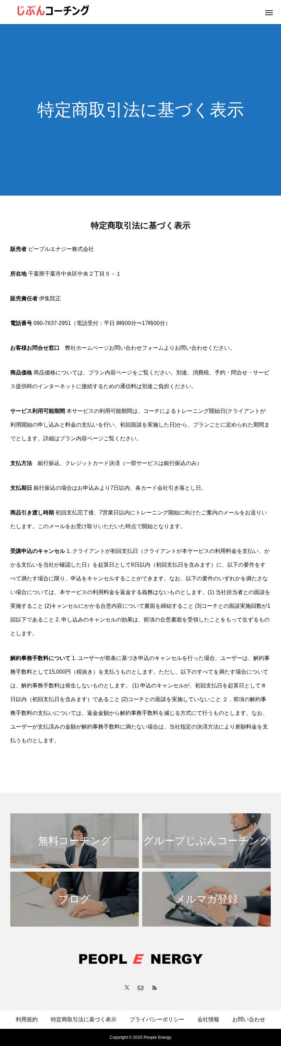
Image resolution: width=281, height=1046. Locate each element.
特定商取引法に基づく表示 (84, 1019)
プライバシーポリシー (157, 1019)
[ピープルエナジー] (96, 12)
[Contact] (140, 987)
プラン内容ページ (110, 372)
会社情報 (208, 1019)
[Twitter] (126, 987)
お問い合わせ (248, 1019)
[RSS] (154, 987)
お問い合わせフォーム (136, 348)
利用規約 (27, 1019)
